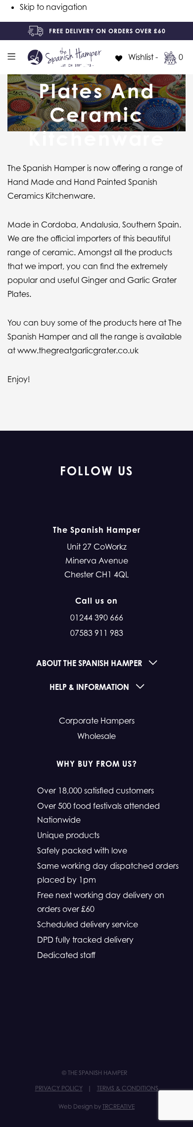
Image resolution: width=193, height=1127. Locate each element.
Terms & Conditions (127, 1088)
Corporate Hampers (97, 721)
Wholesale (96, 736)
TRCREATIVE (118, 1106)
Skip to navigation (53, 7)
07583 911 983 (96, 633)
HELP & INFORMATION (90, 687)
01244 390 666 (96, 617)
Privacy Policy (59, 1088)
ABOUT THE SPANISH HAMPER (90, 663)
